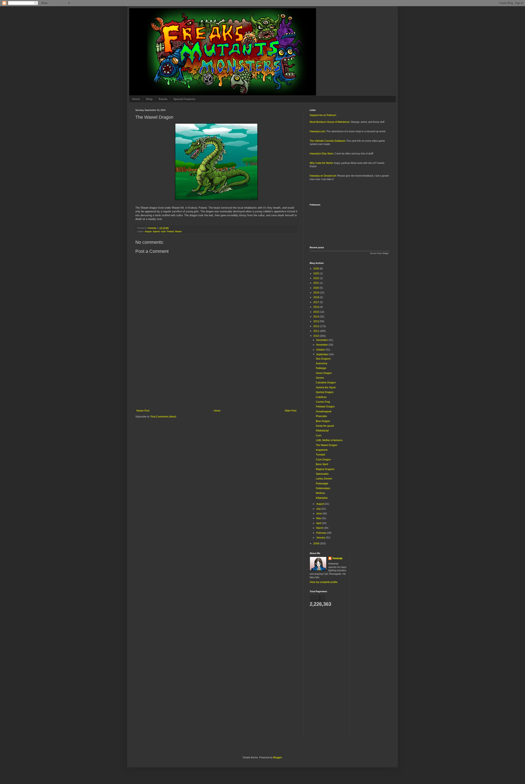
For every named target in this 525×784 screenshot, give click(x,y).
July (318, 508)
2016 (316, 307)
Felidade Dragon (325, 406)
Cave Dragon (323, 459)
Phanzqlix (321, 416)
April (319, 523)
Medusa (320, 493)
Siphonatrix (322, 473)
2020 (316, 287)
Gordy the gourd (325, 425)
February (321, 532)
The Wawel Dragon (326, 445)
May (319, 518)
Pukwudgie (322, 483)
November (322, 344)
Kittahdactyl (322, 430)
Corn (318, 435)
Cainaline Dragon (326, 382)
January (321, 537)
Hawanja (337, 558)
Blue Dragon (323, 421)
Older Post (290, 410)
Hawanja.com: (318, 131)
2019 (316, 292)
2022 (316, 278)
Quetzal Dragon (324, 392)
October (321, 349)
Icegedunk (322, 449)
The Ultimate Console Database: (328, 140)
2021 (316, 283)
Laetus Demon (324, 478)
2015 (316, 311)
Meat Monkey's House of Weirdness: (330, 122)
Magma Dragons (325, 469)
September (322, 354)
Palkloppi (321, 368)
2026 (316, 268)
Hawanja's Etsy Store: (322, 153)
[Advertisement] (216, 375)
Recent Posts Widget (379, 253)
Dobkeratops (323, 488)
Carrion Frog (323, 401)
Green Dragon (324, 373)
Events (163, 99)
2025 (316, 273)
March (320, 527)
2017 (316, 302)
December (322, 340)
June (319, 513)
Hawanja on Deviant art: (323, 175)
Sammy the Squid (326, 387)
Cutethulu (321, 397)
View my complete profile (324, 582)
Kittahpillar (322, 498)
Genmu (320, 377)
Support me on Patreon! (323, 115)
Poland (170, 231)
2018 (316, 297)
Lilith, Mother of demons (329, 440)
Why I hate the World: (321, 163)
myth (163, 231)
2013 (316, 321)
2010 (316, 336)
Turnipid (320, 454)
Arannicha (321, 363)
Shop (149, 99)
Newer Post (142, 410)
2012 (316, 326)
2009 (316, 543)
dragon (148, 231)
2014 (316, 316)
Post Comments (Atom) (163, 416)
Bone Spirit (322, 464)
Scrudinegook (323, 411)
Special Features (184, 99)
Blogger (277, 757)
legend (156, 231)
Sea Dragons (323, 358)
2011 (316, 331)
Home (136, 99)
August (320, 503)
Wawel (178, 231)
